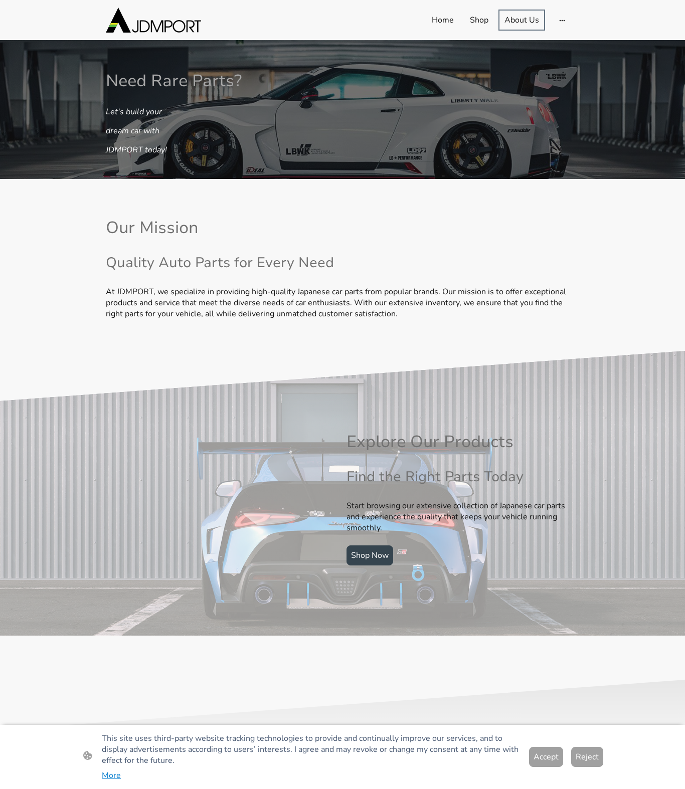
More (111, 775)
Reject (587, 756)
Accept (546, 756)
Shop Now (370, 555)
